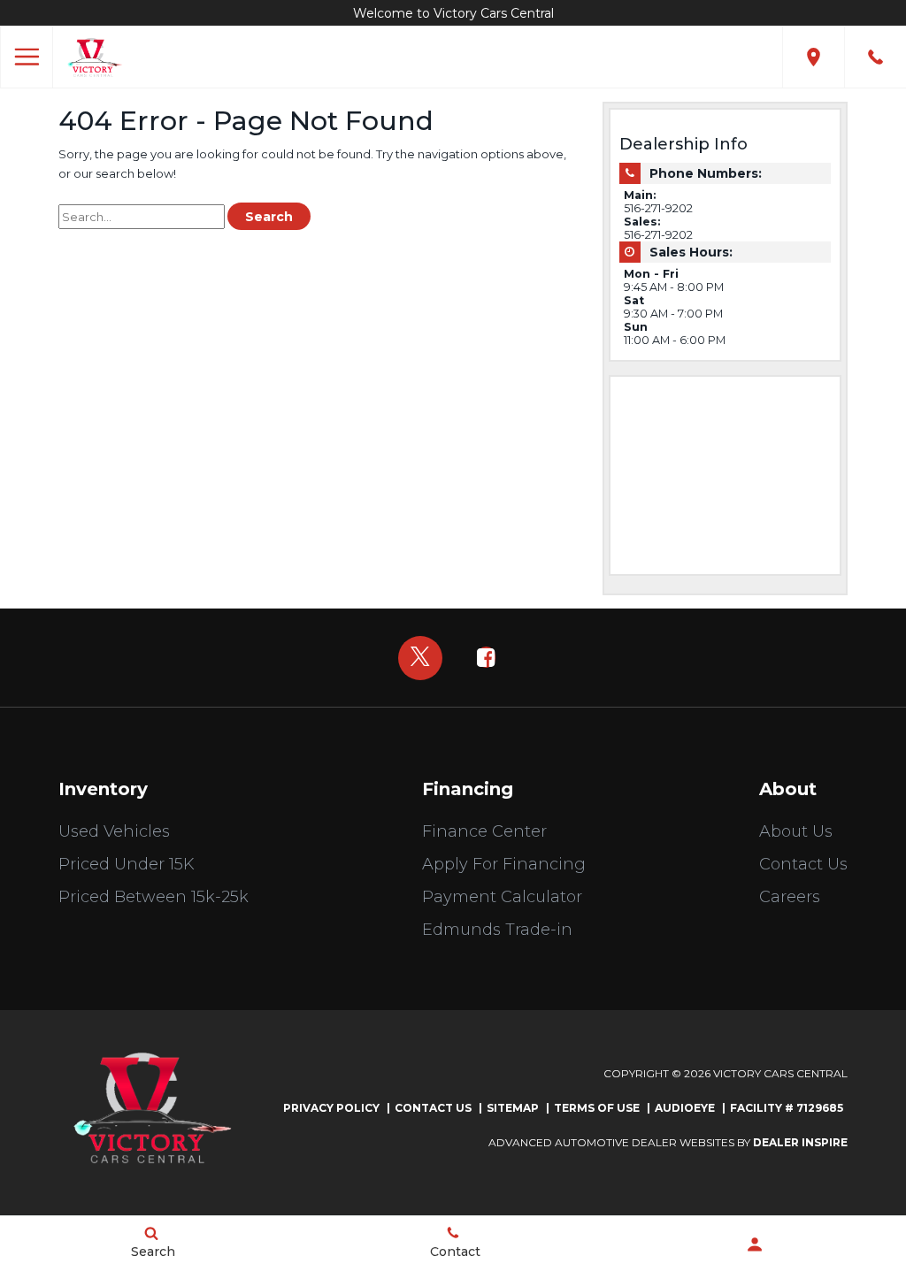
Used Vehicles (114, 831)
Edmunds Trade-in (497, 929)
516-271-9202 (658, 208)
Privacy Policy (331, 1107)
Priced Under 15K (126, 864)
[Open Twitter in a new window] (420, 658)
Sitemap (513, 1107)
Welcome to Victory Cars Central (453, 13)
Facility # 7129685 (786, 1107)
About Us (796, 831)
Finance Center (484, 831)
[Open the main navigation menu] (26, 57)
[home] (93, 57)
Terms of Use (597, 1107)
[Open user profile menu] (755, 1244)
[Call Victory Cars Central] (875, 57)
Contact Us (803, 864)
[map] (813, 57)
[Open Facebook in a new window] (486, 657)
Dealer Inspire (800, 1142)
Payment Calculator (502, 897)
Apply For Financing (504, 864)
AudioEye (685, 1107)
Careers (789, 897)
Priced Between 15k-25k (153, 897)
